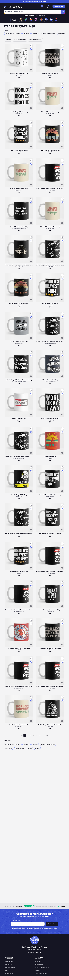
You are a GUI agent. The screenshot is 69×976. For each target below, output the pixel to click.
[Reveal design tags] (31, 70)
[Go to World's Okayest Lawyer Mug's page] (50, 402)
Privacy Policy (31, 928)
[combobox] (32, 12)
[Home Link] (15, 7)
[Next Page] (47, 735)
